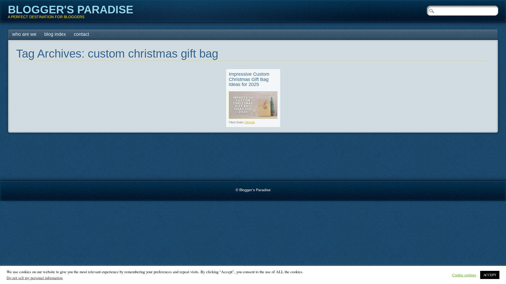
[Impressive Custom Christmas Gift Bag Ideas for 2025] (253, 117)
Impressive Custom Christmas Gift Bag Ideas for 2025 (249, 79)
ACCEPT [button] (489, 274)
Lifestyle (249, 122)
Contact (81, 34)
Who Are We (24, 34)
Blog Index (55, 34)
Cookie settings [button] (464, 275)
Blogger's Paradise (70, 9)
